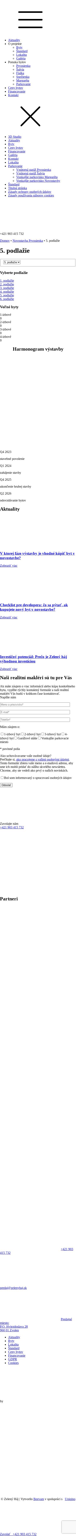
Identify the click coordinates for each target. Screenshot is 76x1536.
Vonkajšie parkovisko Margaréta (37, 177)
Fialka (20, 73)
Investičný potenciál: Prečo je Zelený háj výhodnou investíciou (33, 659)
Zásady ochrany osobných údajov (29, 191)
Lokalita (21, 54)
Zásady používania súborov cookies (31, 195)
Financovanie (16, 91)
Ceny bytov (15, 87)
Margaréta (22, 80)
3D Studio (14, 136)
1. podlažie (7, 280)
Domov (5, 240)
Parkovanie (23, 84)
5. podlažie (7, 295)
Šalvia (20, 69)
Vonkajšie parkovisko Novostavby (38, 180)
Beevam (38, 1499)
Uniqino (70, 1499)
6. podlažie (7, 299)
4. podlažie (7, 291)
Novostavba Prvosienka (28, 240)
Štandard (22, 51)
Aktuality (14, 40)
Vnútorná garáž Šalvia (30, 173)
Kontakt (13, 95)
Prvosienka (23, 65)
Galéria (21, 58)
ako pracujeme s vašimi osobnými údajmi (42, 759)
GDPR (12, 1359)
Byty (19, 47)
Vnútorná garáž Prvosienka (33, 169)
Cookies (13, 1363)
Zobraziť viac (8, 565)
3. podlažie (7, 288)
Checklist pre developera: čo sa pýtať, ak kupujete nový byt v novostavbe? (34, 607)
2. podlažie (7, 284)
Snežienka (22, 76)
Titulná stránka (17, 188)
